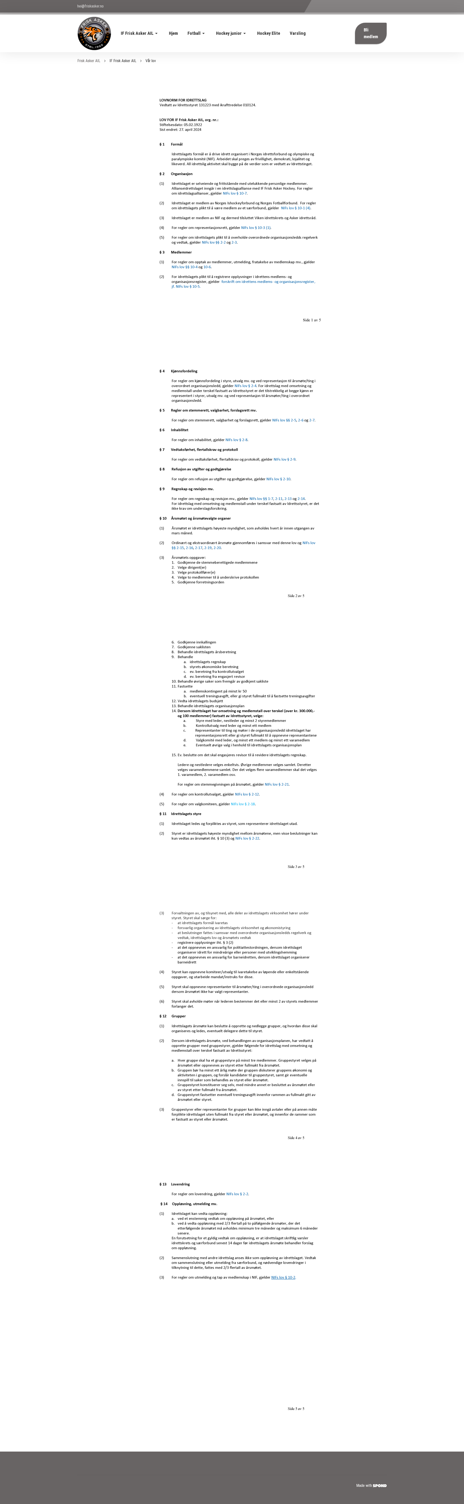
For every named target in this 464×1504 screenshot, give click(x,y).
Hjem (173, 33)
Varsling (298, 33)
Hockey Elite (268, 33)
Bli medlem (371, 33)
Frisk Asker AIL (88, 60)
